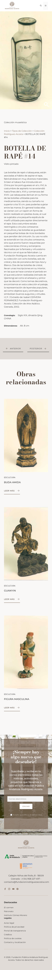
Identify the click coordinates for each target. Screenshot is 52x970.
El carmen (8, 907)
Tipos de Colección (22, 131)
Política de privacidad (14, 927)
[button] (40, 6)
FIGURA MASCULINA (16, 699)
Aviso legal (9, 923)
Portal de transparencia (15, 930)
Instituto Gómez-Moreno (15, 915)
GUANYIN (10, 590)
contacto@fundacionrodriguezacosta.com (26, 882)
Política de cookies (12, 938)
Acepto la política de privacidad (27, 815)
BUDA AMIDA (12, 482)
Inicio (7, 131)
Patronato (8, 911)
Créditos (8, 934)
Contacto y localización (15, 942)
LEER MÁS (9, 491)
